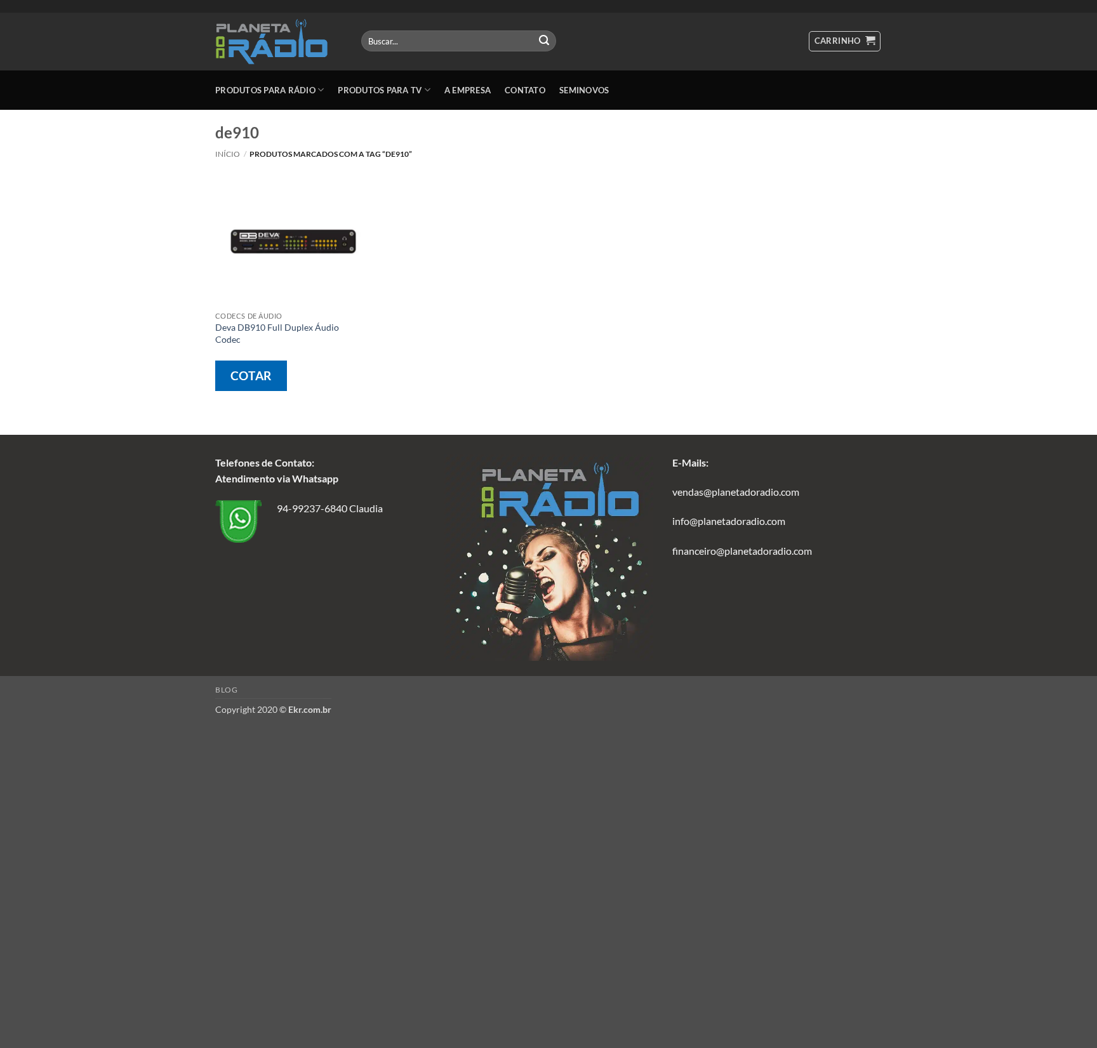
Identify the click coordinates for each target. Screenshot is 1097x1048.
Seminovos (584, 90)
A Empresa (467, 90)
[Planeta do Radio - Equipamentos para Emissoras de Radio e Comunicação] (278, 41)
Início (227, 154)
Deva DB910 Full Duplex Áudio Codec (277, 333)
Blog (226, 689)
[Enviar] (544, 41)
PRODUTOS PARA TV (380, 90)
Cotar (251, 375)
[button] (845, 41)
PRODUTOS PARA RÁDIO (265, 90)
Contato (525, 90)
